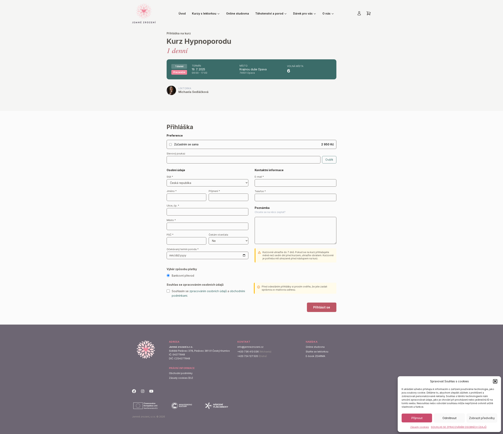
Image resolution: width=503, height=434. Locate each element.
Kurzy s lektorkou (204, 13)
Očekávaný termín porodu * (183, 249)
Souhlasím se (180, 291)
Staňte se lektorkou (317, 351)
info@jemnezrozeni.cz (250, 346)
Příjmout (416, 418)
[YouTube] (151, 391)
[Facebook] (134, 391)
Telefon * (260, 191)
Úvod (182, 13)
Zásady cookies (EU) (181, 377)
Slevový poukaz (176, 153)
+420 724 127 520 (247, 356)
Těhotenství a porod (269, 13)
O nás (326, 13)
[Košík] (368, 13)
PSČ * (170, 234)
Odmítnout (449, 418)
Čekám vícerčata (218, 234)
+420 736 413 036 (248, 351)
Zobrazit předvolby (482, 418)
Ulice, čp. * (173, 205)
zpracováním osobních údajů (208, 291)
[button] (495, 381)
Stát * (170, 176)
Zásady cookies (419, 427)
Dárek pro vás (303, 13)
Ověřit (329, 159)
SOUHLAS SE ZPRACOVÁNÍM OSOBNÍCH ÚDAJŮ (458, 427)
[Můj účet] (359, 13)
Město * (171, 220)
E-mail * (259, 176)
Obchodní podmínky (181, 373)
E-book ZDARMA (315, 356)
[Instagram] (143, 391)
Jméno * (172, 191)
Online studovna (237, 13)
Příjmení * (214, 191)
